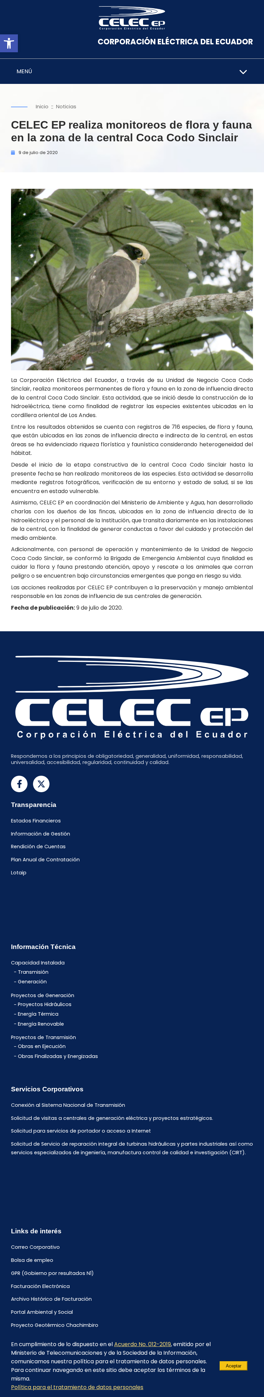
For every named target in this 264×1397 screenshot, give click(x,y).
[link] (9, 43)
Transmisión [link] (33, 972)
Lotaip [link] (18, 872)
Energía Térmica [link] (38, 1014)
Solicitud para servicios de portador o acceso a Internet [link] (81, 1131)
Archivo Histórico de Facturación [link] (51, 1299)
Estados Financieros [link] (36, 820)
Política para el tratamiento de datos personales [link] (77, 1387)
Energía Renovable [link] (41, 1024)
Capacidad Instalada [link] (38, 963)
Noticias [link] (66, 106)
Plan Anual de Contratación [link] (45, 859)
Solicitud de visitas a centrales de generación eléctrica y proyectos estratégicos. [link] (112, 1118)
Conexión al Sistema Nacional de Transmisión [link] (68, 1105)
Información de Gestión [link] (40, 833)
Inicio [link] (42, 106)
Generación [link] (32, 982)
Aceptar (233, 1365)
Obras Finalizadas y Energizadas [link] (58, 1056)
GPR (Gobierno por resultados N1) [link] (52, 1273)
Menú (24, 71)
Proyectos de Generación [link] (42, 995)
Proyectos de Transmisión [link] (43, 1037)
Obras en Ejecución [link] (42, 1046)
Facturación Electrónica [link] (40, 1286)
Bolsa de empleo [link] (32, 1260)
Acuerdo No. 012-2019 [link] (142, 1344)
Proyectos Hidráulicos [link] (45, 1004)
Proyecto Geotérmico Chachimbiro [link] (54, 1325)
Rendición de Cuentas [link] (38, 846)
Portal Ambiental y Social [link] (42, 1312)
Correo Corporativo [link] (35, 1247)
